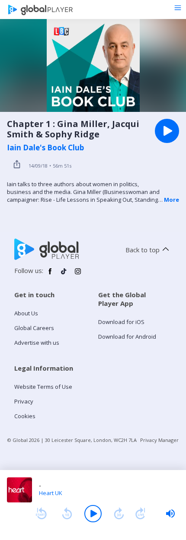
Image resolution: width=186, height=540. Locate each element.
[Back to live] (140, 513)
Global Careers (34, 328)
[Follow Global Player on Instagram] (78, 275)
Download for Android (127, 336)
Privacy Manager (159, 440)
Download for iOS (121, 322)
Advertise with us (36, 342)
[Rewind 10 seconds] (67, 513)
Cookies (24, 416)
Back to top (142, 249)
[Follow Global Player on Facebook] (50, 275)
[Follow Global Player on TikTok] (64, 275)
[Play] (93, 513)
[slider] (170, 514)
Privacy (23, 401)
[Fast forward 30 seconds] (119, 513)
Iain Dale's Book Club (45, 147)
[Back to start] (41, 513)
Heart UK (50, 493)
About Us (26, 313)
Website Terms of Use (43, 387)
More (171, 199)
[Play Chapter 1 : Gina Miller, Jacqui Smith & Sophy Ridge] (167, 131)
